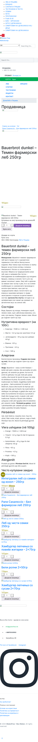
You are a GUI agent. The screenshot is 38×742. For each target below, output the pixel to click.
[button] (9, 79)
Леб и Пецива (12, 100)
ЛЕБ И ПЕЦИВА (11, 2)
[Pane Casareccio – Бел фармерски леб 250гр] (19, 496)
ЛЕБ (7, 84)
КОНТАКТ (9, 96)
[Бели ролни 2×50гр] (9, 563)
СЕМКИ (8, 11)
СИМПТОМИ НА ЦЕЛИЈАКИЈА (17, 30)
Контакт (8, 702)
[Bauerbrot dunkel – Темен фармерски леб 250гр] (2, 162)
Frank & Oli (9, 19)
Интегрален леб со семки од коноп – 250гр (18, 480)
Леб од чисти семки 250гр (14, 524)
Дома (5, 100)
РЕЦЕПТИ (9, 93)
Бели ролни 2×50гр (14, 567)
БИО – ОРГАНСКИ (12, 21)
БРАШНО (8, 4)
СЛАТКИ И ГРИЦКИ (12, 7)
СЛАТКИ (9, 87)
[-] (2, 225)
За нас (2, 702)
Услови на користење (8, 708)
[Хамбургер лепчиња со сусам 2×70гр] (16, 581)
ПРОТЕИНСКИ (10, 16)
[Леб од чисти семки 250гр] (12, 518)
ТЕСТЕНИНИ (11, 90)
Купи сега (7, 229)
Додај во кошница (22, 226)
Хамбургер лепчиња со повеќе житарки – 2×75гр (18, 548)
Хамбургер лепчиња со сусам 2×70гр (17, 587)
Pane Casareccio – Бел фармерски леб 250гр (16, 503)
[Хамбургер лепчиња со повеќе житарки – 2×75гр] (19, 541)
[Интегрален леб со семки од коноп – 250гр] (18, 474)
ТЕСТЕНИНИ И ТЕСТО (14, 9)
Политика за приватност (9, 711)
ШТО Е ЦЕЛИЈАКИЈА (13, 23)
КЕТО (7, 14)
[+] (12, 225)
